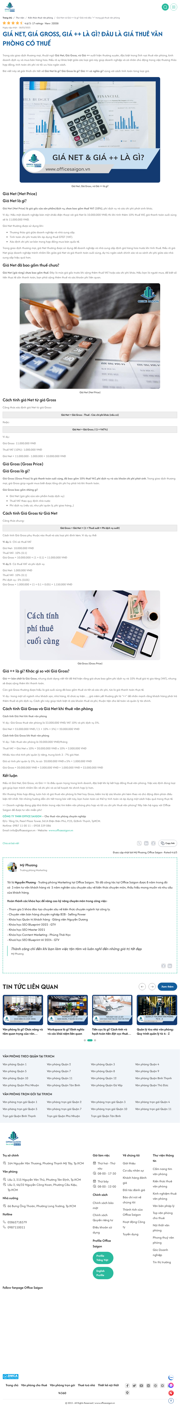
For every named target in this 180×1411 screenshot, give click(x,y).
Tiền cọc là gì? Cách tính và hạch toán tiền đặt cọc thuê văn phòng (110, 1031)
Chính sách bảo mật (103, 1205)
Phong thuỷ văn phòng (163, 1240)
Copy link (170, 843)
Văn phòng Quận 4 (147, 1064)
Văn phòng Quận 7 (59, 1071)
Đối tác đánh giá (134, 1190)
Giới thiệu (129, 1163)
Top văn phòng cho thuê (163, 1215)
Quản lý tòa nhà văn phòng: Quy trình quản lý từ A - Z (155, 1031)
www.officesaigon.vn (61, 830)
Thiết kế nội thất (108, 1385)
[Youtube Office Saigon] (141, 1385)
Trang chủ (12, 1385)
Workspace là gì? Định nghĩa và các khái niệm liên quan (65, 1031)
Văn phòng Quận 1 (15, 1064)
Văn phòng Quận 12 (103, 1078)
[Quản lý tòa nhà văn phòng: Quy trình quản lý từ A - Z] (157, 1010)
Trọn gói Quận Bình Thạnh (19, 1116)
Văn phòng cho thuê (34, 1385)
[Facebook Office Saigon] (127, 1385)
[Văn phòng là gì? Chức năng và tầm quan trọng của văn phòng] (23, 1010)
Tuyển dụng (130, 1234)
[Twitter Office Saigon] (134, 1385)
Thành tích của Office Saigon (133, 1212)
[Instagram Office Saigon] (162, 1385)
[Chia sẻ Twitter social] (139, 843)
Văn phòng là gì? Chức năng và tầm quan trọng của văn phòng (23, 1031)
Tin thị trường (162, 1262)
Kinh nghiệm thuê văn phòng (164, 1196)
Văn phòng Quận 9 (147, 1071)
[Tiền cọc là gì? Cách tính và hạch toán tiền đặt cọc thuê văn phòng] (112, 1010)
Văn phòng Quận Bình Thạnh (153, 1078)
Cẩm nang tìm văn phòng (162, 1171)
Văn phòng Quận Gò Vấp (107, 1085)
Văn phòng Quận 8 (103, 1071)
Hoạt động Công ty (134, 1224)
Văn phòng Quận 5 (15, 1071)
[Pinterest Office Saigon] (155, 1385)
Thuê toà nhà (86, 1385)
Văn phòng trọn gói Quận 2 (64, 1102)
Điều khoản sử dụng (102, 1230)
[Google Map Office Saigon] (127, 1393)
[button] (142, 986)
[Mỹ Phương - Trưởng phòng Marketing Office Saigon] (27, 867)
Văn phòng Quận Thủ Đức (151, 1085)
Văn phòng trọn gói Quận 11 (153, 1109)
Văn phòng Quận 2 (59, 1064)
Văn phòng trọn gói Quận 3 (108, 1102)
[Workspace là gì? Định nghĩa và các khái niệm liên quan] (67, 1010)
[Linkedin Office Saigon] (148, 1385)
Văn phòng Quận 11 (59, 1078)
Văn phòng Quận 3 (103, 1064)
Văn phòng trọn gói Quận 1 (20, 1102)
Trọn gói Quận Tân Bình (106, 1116)
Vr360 (62, 1393)
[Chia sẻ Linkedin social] (146, 843)
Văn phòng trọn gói (62, 1385)
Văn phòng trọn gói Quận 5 (20, 1109)
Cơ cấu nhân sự (133, 1170)
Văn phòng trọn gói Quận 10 (109, 1109)
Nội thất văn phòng (161, 1227)
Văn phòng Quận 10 (15, 1078)
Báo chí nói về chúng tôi (132, 1199)
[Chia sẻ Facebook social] (153, 843)
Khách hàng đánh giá (135, 1180)
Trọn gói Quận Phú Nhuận (63, 1116)
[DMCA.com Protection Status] (10, 1376)
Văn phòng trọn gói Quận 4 (152, 1102)
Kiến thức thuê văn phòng (162, 1183)
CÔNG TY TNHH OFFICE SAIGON (22, 816)
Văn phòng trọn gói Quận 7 (64, 1109)
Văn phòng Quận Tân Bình (63, 1085)
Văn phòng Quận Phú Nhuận (21, 1085)
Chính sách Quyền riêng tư (103, 1217)
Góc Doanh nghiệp (160, 1252)
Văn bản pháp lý (164, 1206)
